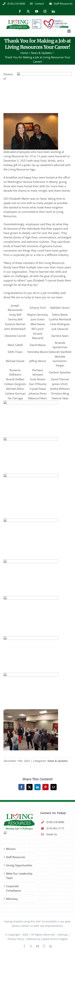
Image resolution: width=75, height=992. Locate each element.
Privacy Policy (16, 939)
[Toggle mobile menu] (69, 31)
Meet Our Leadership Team (19, 876)
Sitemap (63, 934)
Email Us (51, 834)
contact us (27, 926)
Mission (11, 849)
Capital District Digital (54, 939)
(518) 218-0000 (55, 822)
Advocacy (12, 898)
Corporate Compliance (13, 888)
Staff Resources (15, 857)
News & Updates (58, 761)
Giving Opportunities (19, 865)
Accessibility (49, 921)
